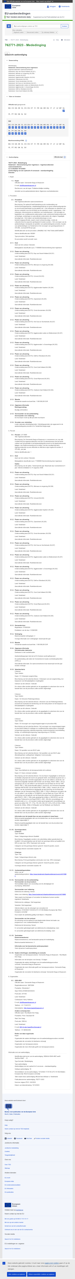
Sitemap (7, 1168)
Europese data (9, 1181)
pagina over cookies (52, 1263)
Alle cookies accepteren (16, 1274)
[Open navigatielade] (7, 53)
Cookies (7, 1151)
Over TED (8, 1164)
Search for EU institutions (12, 1239)
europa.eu (19, 1210)
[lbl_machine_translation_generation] (26, 141)
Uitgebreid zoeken (18, 32)
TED (6, 40)
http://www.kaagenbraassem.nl (34, 1008)
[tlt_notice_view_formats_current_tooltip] (65, 157)
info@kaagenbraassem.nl (28, 185)
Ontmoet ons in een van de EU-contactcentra (19, 1229)
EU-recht (7, 1178)
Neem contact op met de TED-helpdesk (17, 1129)
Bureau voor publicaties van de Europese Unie (20, 1112)
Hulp (6, 1125)
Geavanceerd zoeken (33, 32)
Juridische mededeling (12, 1148)
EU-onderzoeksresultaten (12, 1185)
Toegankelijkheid (10, 1155)
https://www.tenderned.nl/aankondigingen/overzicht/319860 (40, 875)
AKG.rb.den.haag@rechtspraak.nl (30, 1027)
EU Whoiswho (9, 1188)
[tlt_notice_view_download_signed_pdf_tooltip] (64, 110)
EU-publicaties (9, 1192)
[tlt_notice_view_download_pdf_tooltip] (9, 127)
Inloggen (53, 6)
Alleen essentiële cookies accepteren (41, 1274)
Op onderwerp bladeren (48, 32)
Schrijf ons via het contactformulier (15, 1226)
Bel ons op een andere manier (14, 1222)
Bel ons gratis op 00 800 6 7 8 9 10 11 (16, 1219)
